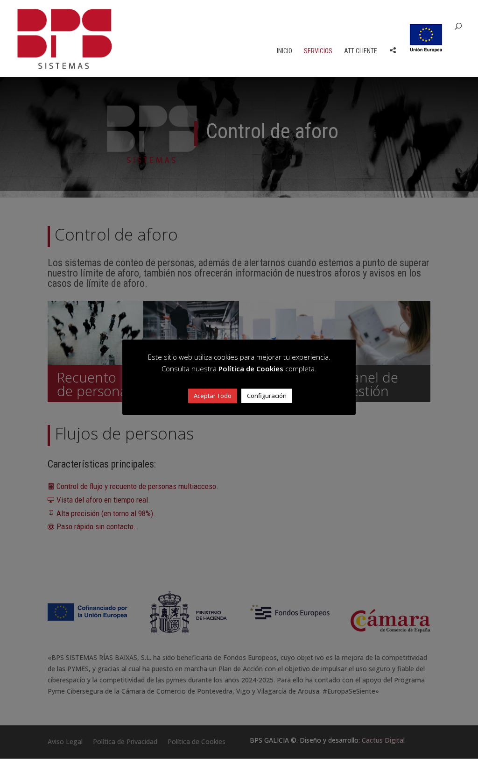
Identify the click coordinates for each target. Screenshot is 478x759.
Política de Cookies (250, 368)
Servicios (318, 51)
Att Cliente (360, 51)
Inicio (284, 51)
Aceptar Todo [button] (213, 395)
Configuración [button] (267, 395)
